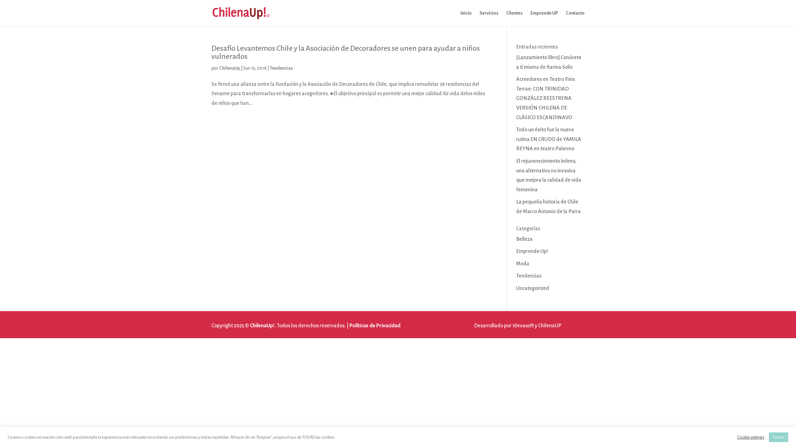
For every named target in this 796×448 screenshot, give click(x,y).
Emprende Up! (532, 251)
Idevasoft (523, 326)
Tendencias (281, 68)
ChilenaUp (229, 68)
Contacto (575, 13)
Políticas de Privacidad (374, 326)
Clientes (514, 13)
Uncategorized (532, 288)
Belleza (524, 239)
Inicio (466, 13)
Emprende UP (544, 13)
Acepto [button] (778, 437)
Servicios (488, 13)
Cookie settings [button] (750, 437)
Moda (522, 264)
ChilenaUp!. (263, 326)
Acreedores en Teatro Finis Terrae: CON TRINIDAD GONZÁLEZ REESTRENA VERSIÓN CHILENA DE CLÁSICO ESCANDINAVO (545, 98)
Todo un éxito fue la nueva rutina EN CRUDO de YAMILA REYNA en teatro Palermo (548, 139)
